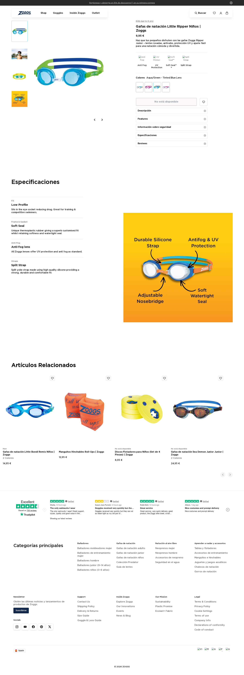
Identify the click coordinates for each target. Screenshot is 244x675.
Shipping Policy (86, 606)
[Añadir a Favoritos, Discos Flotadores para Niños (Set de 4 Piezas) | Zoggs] (164, 378)
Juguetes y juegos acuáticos (210, 562)
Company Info (202, 620)
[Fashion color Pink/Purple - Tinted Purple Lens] (148, 87)
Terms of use (201, 616)
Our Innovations (125, 606)
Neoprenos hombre (166, 553)
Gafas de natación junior (130, 553)
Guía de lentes (124, 567)
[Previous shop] (222, 474)
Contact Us (83, 602)
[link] (16, 627)
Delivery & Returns (87, 611)
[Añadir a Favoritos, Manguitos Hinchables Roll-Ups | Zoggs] (108, 378)
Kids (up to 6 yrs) (144, 21)
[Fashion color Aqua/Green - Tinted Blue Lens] (157, 87)
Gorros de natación (205, 572)
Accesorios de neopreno (169, 558)
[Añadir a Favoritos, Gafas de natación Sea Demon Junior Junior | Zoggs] (220, 378)
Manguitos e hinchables (207, 558)
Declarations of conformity (209, 625)
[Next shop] (230, 474)
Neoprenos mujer (165, 548)
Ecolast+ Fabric (164, 611)
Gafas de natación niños (130, 558)
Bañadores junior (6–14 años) (93, 565)
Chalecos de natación (206, 567)
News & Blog (123, 616)
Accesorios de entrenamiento (211, 553)
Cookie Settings (203, 611)
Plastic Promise (163, 606)
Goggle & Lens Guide (89, 620)
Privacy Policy (202, 606)
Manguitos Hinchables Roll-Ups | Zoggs (81, 452)
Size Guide (83, 616)
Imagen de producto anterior (94, 119)
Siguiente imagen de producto (101, 119)
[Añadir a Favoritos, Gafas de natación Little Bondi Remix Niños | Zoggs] (52, 378)
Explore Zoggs (124, 602)
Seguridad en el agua (167, 562)
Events (120, 611)
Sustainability (162, 602)
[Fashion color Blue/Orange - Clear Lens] (139, 87)
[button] (231, 2)
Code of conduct (204, 630)
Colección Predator (127, 562)
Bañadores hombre (88, 561)
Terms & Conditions (205, 602)
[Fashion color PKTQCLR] (166, 87)
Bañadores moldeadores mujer (94, 548)
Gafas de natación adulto (130, 548)
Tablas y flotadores (205, 548)
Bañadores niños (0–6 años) (93, 570)
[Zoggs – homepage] (24, 13)
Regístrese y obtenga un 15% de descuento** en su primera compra (122, 3)
